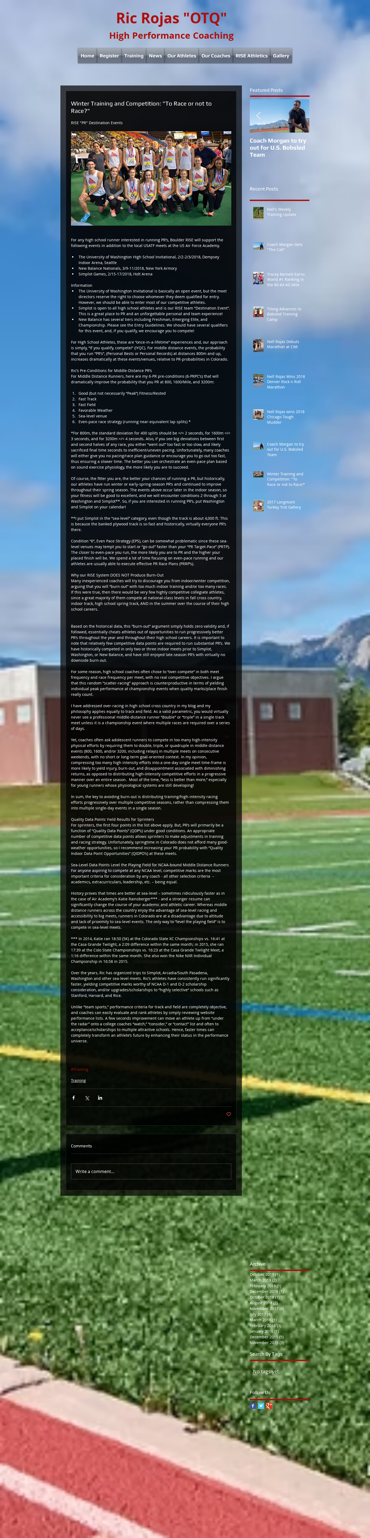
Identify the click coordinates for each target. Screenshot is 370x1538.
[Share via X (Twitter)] (86, 1097)
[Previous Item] (258, 116)
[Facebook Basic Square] (253, 1406)
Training (78, 1080)
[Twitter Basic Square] (261, 1406)
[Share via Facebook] (73, 1097)
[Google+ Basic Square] (269, 1406)
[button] (109, 55)
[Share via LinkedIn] (100, 1097)
